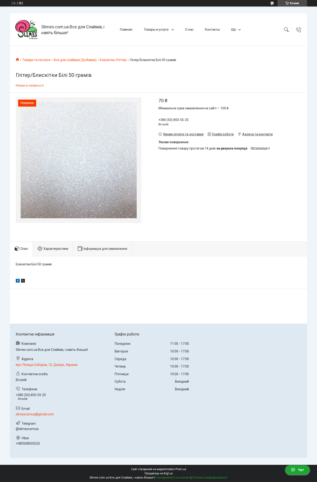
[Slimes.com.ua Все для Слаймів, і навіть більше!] (26, 29)
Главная (126, 29)
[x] (23, 281)
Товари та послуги (36, 60)
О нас (189, 29)
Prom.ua (180, 469)
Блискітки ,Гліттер (113, 60)
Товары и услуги (156, 29)
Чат (301, 470)
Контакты (212, 29)
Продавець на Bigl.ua (159, 473)
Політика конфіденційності (209, 477)
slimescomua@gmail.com (35, 414)
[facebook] (18, 281)
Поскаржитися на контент (173, 477)
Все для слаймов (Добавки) (75, 60)
